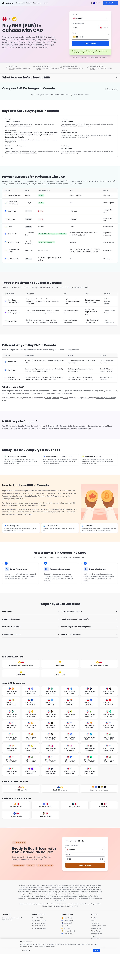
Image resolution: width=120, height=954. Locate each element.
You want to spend (78, 23)
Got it (96, 950)
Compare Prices (85, 865)
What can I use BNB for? (11, 627)
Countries (36, 3)
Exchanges (19, 3)
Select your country (71, 845)
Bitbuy (65, 398)
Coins (28, 3)
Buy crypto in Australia (39, 920)
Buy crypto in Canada (38, 923)
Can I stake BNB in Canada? (71, 611)
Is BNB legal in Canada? (11, 619)
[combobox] (85, 849)
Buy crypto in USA (37, 918)
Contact (93, 936)
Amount (67, 854)
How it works (95, 923)
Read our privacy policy (47, 946)
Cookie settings (25, 950)
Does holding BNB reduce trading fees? (76, 627)
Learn (44, 3)
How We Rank (113, 89)
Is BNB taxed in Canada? (11, 634)
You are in (75, 14)
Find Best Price (110, 3)
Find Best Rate (90, 44)
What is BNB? (7, 611)
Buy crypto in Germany (39, 928)
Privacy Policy (95, 931)
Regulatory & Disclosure (98, 926)
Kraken (48, 398)
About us (94, 918)
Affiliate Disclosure (96, 928)
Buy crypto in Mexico (38, 926)
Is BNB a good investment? (71, 634)
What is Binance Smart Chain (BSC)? (75, 619)
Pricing (93, 920)
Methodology (84, 898)
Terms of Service (96, 933)
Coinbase (55, 398)
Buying (74, 33)
